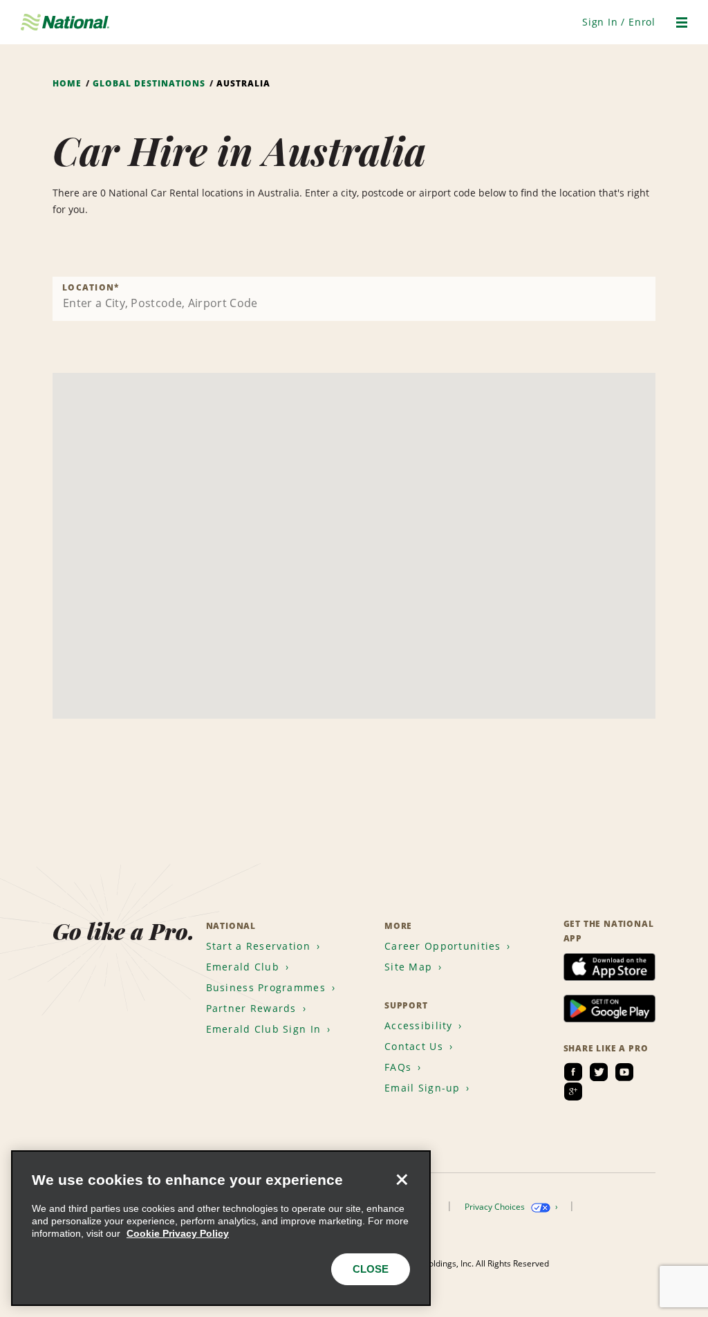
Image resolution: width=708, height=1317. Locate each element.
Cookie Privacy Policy (178, 1233)
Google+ (573, 1091)
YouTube (624, 1072)
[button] (618, 21)
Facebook (573, 1072)
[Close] (401, 1179)
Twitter (598, 1072)
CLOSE (371, 1269)
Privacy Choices (496, 1207)
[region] (221, 1228)
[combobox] (354, 299)
